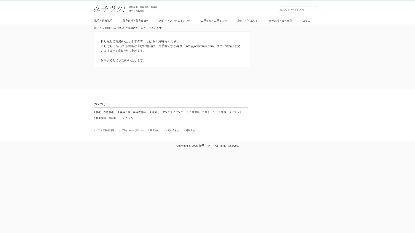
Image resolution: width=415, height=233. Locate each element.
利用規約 (190, 130)
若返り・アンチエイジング (174, 20)
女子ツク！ (206, 145)
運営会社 (155, 130)
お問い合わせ (172, 130)
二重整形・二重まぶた (214, 20)
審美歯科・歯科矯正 (280, 20)
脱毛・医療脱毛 (103, 20)
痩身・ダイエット (247, 20)
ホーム (98, 28)
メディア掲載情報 (105, 130)
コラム (306, 20)
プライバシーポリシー (132, 130)
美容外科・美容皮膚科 (136, 20)
